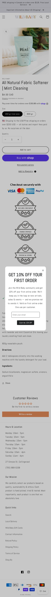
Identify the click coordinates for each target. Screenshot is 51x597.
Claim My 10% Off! (25, 322)
